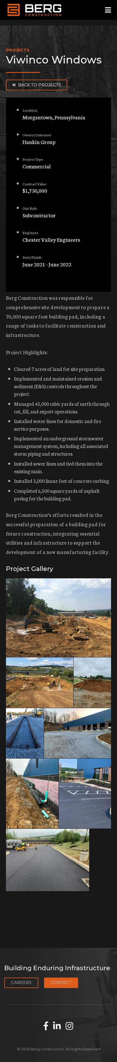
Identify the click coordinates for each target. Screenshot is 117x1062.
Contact (61, 982)
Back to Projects (39, 85)
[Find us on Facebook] (46, 1026)
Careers (21, 982)
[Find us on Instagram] (69, 1026)
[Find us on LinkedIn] (57, 1026)
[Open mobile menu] (108, 10)
